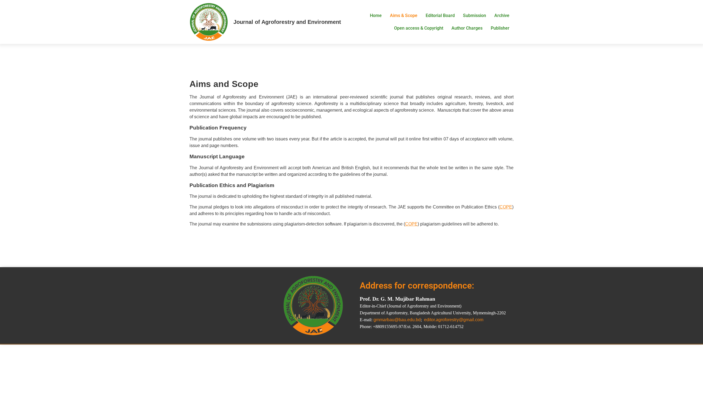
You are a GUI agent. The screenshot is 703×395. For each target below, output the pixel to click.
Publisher (500, 28)
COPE (506, 207)
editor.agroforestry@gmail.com (453, 319)
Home (376, 15)
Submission (474, 15)
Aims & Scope (403, 15)
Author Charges (466, 28)
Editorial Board (440, 15)
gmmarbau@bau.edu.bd (397, 319)
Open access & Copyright (418, 28)
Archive (501, 15)
